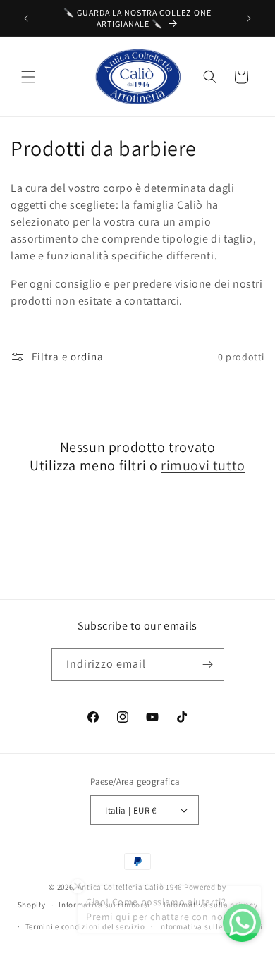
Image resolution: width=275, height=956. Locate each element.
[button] (28, 76)
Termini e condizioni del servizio (85, 926)
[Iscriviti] (208, 664)
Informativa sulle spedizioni (210, 926)
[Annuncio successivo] (248, 18)
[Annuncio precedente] (26, 18)
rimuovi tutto (203, 465)
